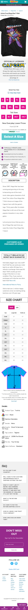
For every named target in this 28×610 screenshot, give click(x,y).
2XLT (16, 117)
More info (12, 281)
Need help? (14, 401)
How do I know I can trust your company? (12, 512)
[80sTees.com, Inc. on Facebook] (12, 563)
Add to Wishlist (14, 142)
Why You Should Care (14, 80)
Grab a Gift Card (14, 569)
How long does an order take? (12, 518)
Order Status (22, 580)
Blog (12, 579)
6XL (23, 107)
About (12, 580)
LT (3, 117)
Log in (3, 577)
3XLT (24, 117)
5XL (16, 107)
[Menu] (2, 2)
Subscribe (14, 550)
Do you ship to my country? (9, 471)
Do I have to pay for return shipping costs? (11, 505)
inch (11, 307)
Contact (12, 582)
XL (17, 100)
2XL (23, 100)
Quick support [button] (22, 605)
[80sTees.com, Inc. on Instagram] (16, 563)
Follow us (14, 560)
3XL (3, 107)
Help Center (22, 579)
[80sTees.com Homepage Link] (14, 3)
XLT (9, 117)
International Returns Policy (12, 285)
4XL (10, 107)
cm (17, 307)
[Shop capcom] (14, 67)
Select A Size (13, 136)
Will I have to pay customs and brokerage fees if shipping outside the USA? (13, 478)
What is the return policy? (10, 499)
